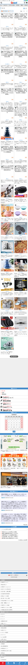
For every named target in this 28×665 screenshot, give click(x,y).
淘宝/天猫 (5, 11)
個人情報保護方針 (4, 646)
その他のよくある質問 (23, 539)
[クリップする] (2, 14)
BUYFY (2, 657)
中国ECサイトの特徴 (5, 605)
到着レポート (3, 623)
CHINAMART (3, 659)
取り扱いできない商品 (5, 598)
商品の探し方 (3, 584)
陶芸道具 (4, 394)
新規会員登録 (3, 627)
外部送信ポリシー (4, 648)
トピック (25, 489)
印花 (3, 392)
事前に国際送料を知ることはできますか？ (10, 533)
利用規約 (3, 643)
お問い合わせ (3, 639)
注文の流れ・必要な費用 (6, 591)
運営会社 (3, 653)
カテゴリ (3, 614)
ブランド (3, 616)
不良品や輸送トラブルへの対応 (7, 600)
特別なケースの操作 (5, 596)
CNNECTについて (4, 582)
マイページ (3, 634)
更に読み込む (14, 356)
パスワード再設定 (4, 632)
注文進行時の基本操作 (5, 593)
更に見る (25, 524)
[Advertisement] (14, 373)
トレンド (3, 618)
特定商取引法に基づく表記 (6, 650)
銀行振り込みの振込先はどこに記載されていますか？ (10, 538)
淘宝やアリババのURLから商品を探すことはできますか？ (10, 531)
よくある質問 (3, 637)
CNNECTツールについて (6, 586)
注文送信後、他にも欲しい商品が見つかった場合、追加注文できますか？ (10, 536)
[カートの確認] (26, 2)
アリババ (11, 11)
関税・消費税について (5, 602)
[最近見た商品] (24, 2)
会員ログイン (3, 630)
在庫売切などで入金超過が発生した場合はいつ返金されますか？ (10, 535)
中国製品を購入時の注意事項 (6, 609)
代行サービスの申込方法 (6, 589)
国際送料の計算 (4, 621)
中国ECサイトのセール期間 (6, 607)
